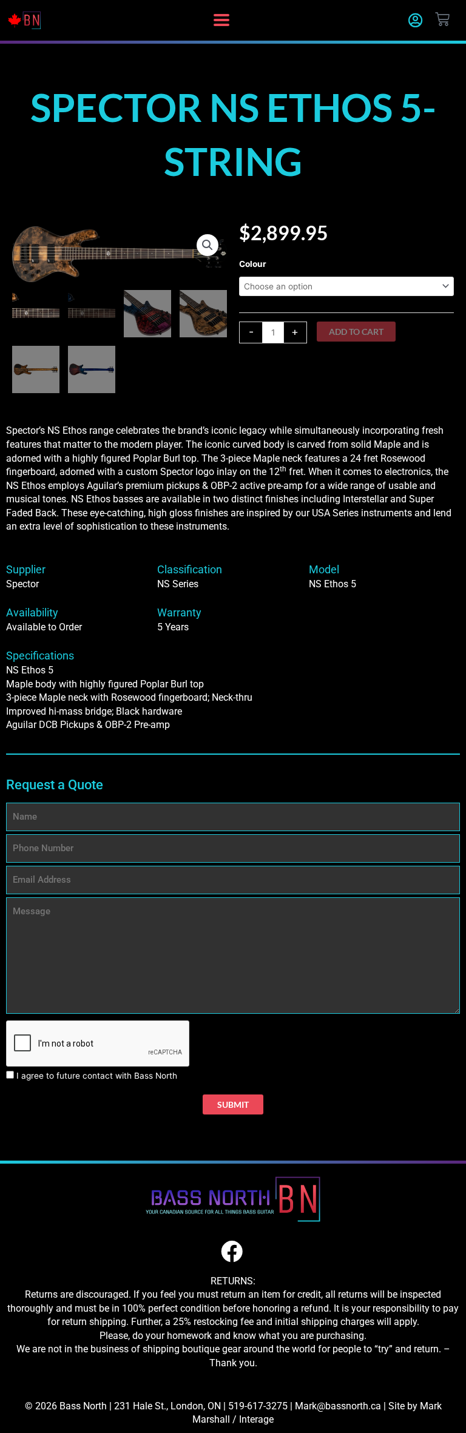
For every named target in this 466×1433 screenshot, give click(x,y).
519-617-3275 (258, 1406)
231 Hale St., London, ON (167, 1406)
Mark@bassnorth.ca (338, 1406)
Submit (233, 1104)
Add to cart (356, 331)
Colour (252, 264)
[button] (221, 20)
